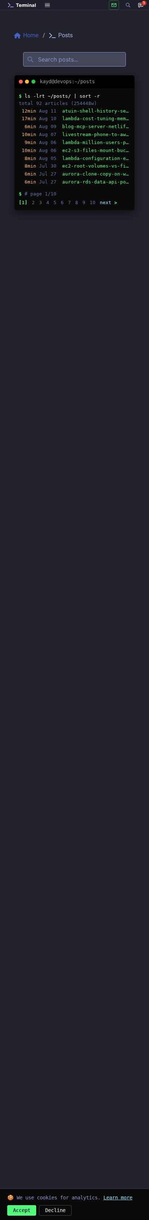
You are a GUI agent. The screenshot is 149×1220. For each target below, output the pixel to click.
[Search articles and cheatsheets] (128, 5)
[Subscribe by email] (114, 5)
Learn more (117, 1197)
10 (92, 202)
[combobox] (74, 59)
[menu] (48, 5)
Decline (55, 1210)
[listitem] (74, 111)
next (108, 202)
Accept (21, 1210)
